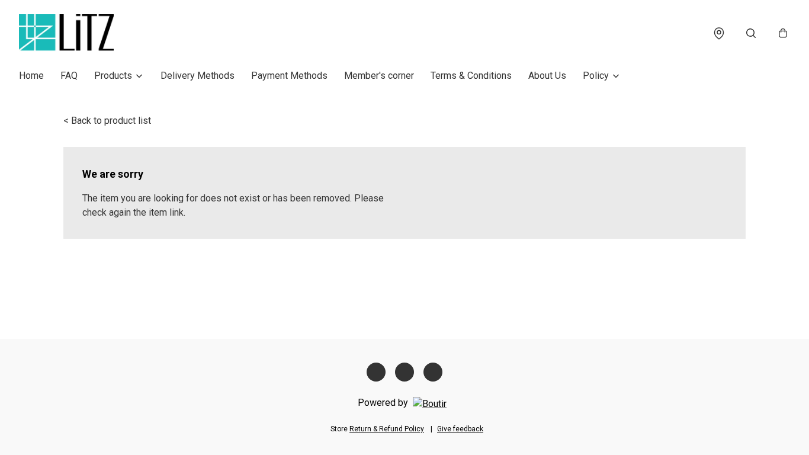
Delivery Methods (197, 75)
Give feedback (460, 429)
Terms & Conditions (471, 75)
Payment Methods (289, 75)
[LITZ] (66, 33)
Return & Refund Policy (386, 429)
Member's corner (379, 75)
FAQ (69, 75)
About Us (547, 75)
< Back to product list (107, 120)
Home (31, 75)
